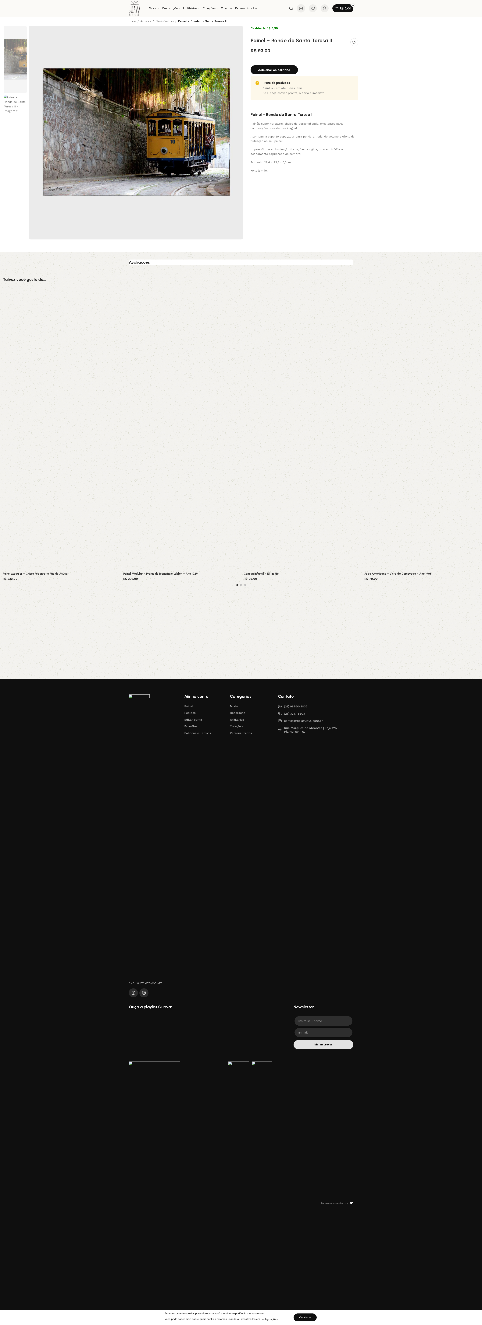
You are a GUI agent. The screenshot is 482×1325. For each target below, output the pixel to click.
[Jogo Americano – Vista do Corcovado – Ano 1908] (421, 428)
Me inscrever (323, 1044)
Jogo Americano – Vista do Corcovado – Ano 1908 (398, 573)
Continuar (305, 1317)
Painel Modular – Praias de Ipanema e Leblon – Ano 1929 (160, 573)
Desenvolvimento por (334, 1203)
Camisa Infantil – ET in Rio (261, 573)
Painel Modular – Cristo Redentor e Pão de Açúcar (36, 573)
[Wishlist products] (313, 8)
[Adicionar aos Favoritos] (354, 42)
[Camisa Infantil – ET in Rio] (301, 428)
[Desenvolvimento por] (351, 1203)
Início (132, 21)
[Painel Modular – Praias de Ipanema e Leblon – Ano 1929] (180, 428)
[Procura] (291, 8)
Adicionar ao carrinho (274, 70)
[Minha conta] (324, 8)
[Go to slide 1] (237, 585)
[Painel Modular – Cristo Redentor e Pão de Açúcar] (60, 428)
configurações (269, 1319)
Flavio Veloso (164, 21)
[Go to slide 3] (245, 585)
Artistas (145, 21)
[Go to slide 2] (241, 585)
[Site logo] (135, 8)
